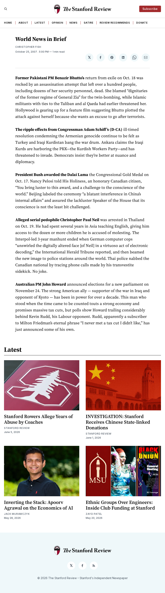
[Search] (5, 8)
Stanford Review (17, 428)
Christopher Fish (28, 46)
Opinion (57, 22)
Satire (88, 22)
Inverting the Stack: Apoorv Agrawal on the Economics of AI (38, 505)
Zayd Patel (94, 513)
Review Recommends (115, 22)
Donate (141, 22)
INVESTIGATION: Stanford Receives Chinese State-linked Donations (118, 422)
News (73, 22)
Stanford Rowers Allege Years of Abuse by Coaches (38, 419)
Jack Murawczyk (17, 513)
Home (8, 22)
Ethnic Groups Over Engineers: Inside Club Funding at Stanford (120, 505)
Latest (40, 22)
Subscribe (150, 8)
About (23, 22)
